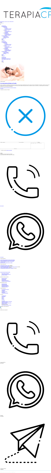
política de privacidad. (9, 150)
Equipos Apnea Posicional (5, 280)
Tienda (3, 38)
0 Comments (14, 87)
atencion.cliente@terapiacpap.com (6, 58)
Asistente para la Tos (4, 291)
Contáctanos (1, 469)
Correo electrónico (21, 142)
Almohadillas (3, 296)
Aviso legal (3, 300)
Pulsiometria (3, 292)
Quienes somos (4, 25)
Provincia (15, 148)
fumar (9, 87)
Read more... (2, 88)
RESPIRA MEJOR (4, 35)
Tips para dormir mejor (8, 29)
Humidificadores (4, 295)
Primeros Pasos (7, 33)
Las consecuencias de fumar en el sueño (8, 83)
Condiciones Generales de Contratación (7, 301)
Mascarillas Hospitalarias (5, 285)
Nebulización (3, 290)
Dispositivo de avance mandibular (6, 281)
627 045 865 (7, 273)
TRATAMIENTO (6, 48)
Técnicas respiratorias (6, 37)
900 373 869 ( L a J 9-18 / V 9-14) (4, 21)
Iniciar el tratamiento (7, 50)
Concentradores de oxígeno (5, 289)
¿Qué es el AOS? (7, 30)
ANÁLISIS (5, 45)
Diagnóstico (6, 32)
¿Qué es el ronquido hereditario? (4, 267)
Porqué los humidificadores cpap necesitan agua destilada (7, 260)
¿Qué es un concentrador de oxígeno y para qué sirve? (7, 261)
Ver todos (3, 299)
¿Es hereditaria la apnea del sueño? (4, 266)
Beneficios (5, 53)
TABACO (11, 87)
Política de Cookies (4, 303)
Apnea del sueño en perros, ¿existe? (4, 265)
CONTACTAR (11, 21)
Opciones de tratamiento (8, 34)
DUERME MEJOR (4, 26)
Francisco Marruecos (3, 87)
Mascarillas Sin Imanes (5, 286)
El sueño (6, 43)
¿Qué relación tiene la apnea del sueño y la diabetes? (7, 268)
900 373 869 (3, 273)
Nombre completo (2, 142)
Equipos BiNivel (4, 279)
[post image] (25, 72)
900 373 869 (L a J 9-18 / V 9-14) (6, 59)
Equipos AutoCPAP (4, 278)
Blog (2, 39)
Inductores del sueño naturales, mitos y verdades (6, 262)
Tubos (2, 298)
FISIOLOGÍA (5, 27)
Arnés (2, 297)
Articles (7, 87)
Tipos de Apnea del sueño (8, 31)
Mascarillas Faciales (4, 284)
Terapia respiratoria (6, 36)
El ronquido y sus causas (8, 28)
